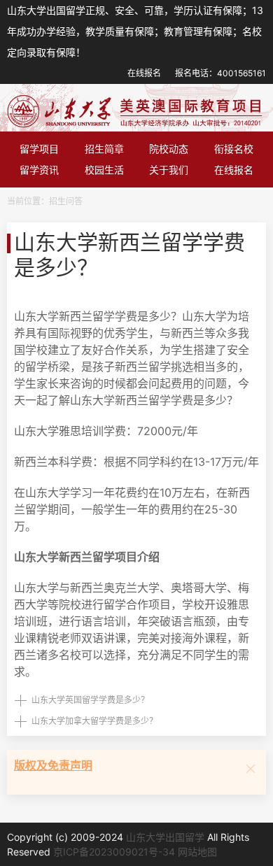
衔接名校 (233, 149)
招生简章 (104, 149)
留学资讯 (39, 170)
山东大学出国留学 (165, 837)
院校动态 (168, 149)
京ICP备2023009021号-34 (114, 852)
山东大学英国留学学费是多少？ (90, 700)
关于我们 (168, 170)
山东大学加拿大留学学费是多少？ (94, 721)
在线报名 (144, 73)
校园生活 (104, 170)
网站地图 (197, 852)
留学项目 (39, 149)
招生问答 (66, 201)
